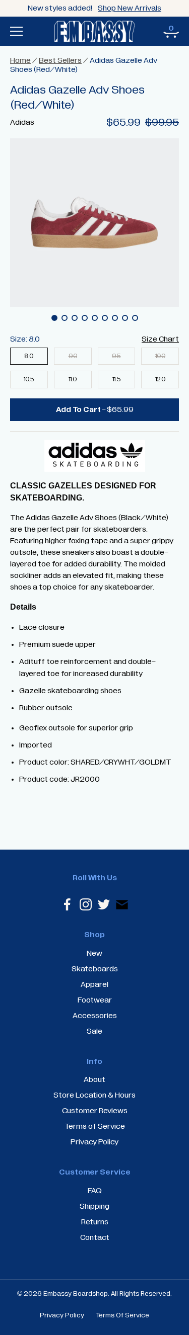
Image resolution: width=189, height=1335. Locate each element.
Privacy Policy (62, 1315)
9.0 (73, 356)
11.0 (73, 379)
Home (20, 60)
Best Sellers (60, 60)
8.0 (28, 356)
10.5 (29, 379)
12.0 (160, 379)
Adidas (22, 122)
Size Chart (160, 339)
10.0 (160, 356)
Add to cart (95, 409)
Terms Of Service (122, 1315)
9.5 (116, 356)
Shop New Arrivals (129, 8)
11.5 (116, 379)
